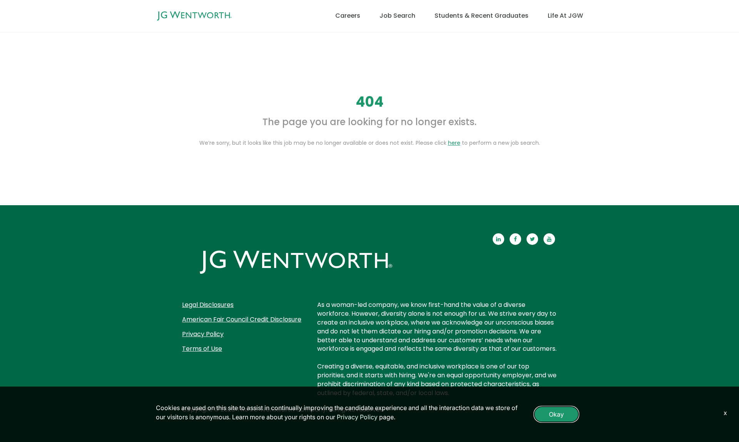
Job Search (397, 15)
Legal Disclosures (208, 304)
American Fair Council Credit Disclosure (241, 319)
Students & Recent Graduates (481, 15)
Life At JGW (565, 15)
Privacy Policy (203, 334)
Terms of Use (202, 348)
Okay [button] (556, 414)
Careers (347, 15)
